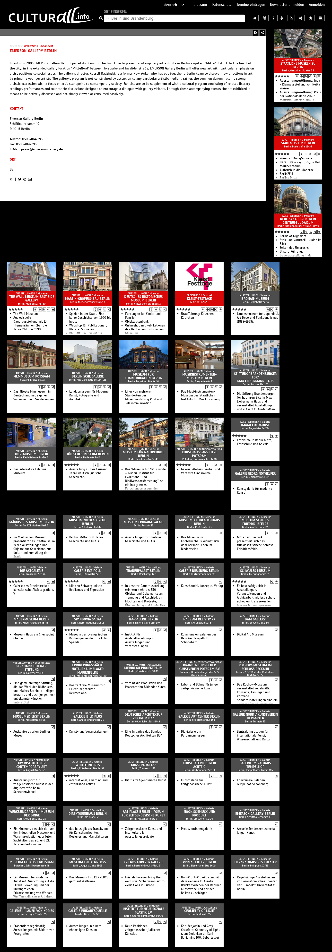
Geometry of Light (199, 911)
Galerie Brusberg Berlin (199, 571)
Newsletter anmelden (287, 4)
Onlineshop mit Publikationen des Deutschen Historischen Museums (145, 329)
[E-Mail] (30, 179)
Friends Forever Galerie (143, 862)
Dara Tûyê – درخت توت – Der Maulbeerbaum (300, 164)
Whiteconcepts (88, 765)
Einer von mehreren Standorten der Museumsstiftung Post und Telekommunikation (143, 397)
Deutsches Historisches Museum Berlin (143, 298)
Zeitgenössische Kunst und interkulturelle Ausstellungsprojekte (143, 833)
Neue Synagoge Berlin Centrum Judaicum (298, 220)
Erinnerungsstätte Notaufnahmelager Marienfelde (88, 668)
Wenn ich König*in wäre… (297, 158)
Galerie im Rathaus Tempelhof (255, 765)
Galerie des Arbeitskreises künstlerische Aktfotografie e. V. (33, 590)
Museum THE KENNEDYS (87, 862)
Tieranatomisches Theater (255, 862)
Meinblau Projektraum (143, 668)
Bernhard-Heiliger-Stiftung (32, 667)
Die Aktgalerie (31, 571)
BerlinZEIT (286, 174)
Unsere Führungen (292, 252)
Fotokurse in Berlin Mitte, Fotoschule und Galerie (254, 442)
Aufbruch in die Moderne (297, 170)
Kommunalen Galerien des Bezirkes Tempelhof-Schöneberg (199, 638)
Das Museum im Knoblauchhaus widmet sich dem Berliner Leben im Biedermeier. (200, 543)
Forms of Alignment (293, 236)
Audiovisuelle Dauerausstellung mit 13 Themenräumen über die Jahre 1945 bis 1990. (30, 323)
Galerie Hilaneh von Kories (31, 911)
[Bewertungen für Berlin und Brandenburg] (311, 18)
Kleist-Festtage (199, 298)
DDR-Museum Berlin (31, 454)
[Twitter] (19, 179)
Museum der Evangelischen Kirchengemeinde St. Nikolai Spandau (88, 638)
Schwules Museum (255, 571)
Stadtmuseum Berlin (298, 143)
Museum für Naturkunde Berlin (143, 454)
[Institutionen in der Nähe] (302, 76)
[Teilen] (262, 33)
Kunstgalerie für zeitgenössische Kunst (196, 782)
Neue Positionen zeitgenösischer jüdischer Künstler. (142, 930)
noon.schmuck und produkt (199, 813)
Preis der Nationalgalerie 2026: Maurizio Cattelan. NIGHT (300, 96)
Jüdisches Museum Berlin (88, 454)
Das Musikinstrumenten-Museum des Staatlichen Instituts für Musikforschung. (201, 395)
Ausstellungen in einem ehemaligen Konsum (85, 928)
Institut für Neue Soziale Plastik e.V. (143, 910)
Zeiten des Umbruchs (294, 248)
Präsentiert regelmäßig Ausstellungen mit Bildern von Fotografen (33, 930)
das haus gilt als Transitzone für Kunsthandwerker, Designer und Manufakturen (89, 833)
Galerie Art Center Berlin (199, 716)
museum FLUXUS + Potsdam (31, 862)
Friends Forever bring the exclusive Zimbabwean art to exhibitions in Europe (145, 881)
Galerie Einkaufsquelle (87, 911)
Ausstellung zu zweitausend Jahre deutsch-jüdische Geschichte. (88, 473)
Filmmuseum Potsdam (31, 376)
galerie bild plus (87, 716)
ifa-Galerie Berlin (143, 619)
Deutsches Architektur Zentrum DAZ (143, 716)
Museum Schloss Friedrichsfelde (255, 522)
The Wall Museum (25, 314)
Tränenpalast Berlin (143, 571)
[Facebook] (15, 179)
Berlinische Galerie (88, 376)
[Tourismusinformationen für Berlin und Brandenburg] (273, 18)
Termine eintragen (250, 4)
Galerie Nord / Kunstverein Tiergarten (255, 716)
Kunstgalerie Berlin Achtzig (199, 765)
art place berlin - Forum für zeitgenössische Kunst (143, 813)
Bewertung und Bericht (38, 46)
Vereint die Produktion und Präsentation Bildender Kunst (145, 685)
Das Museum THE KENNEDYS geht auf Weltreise (88, 879)
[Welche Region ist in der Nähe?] (281, 18)
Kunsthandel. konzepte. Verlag (202, 586)
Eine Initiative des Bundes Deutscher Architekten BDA (143, 734)
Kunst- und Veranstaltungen (88, 732)
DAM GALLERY (255, 619)
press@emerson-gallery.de (42, 149)
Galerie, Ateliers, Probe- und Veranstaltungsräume (200, 471)
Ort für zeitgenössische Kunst (145, 780)
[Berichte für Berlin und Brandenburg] (321, 18)
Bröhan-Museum (255, 298)
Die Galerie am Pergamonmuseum (193, 734)
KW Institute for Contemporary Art (31, 765)
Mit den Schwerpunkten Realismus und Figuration (86, 588)
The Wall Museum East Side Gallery (31, 298)
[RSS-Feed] (255, 33)
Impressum (198, 4)
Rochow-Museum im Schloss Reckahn (255, 667)
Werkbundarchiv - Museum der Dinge (31, 813)
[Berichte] (319, 76)
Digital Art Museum (250, 634)
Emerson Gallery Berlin (255, 813)
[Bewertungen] (314, 76)
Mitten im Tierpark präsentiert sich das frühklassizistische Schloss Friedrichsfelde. (255, 543)
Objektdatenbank (137, 322)
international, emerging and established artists (88, 782)
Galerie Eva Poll (87, 571)
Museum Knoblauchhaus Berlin (199, 522)
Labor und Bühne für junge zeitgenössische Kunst (199, 686)
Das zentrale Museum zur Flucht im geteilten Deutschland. (87, 689)
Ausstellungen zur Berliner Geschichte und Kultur (143, 539)
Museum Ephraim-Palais (143, 522)
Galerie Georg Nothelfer (255, 473)
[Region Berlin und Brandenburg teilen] (301, 18)
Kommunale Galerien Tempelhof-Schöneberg (253, 782)
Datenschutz (222, 4)
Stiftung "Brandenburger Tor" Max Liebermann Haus (255, 377)
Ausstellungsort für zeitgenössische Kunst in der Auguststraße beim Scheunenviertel (33, 786)
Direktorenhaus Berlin (88, 813)
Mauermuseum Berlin (32, 619)
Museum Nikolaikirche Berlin (87, 522)
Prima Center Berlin (199, 862)
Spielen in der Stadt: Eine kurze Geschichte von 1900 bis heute (90, 318)
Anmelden (317, 4)
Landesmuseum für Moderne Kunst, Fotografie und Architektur (89, 395)
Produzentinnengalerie (196, 829)
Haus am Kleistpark (199, 619)
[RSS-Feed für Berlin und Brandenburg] (291, 18)
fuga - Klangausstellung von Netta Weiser (300, 84)
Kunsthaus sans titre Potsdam (199, 454)
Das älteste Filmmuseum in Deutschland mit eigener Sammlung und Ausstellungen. (33, 395)
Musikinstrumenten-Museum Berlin (199, 376)
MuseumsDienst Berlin (31, 716)
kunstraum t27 (143, 765)
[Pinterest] (24, 179)
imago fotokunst (255, 425)
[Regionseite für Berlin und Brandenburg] (255, 18)
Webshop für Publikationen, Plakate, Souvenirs (88, 327)
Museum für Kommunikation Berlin (143, 376)
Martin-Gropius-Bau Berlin (87, 298)
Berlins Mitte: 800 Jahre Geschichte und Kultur (86, 539)
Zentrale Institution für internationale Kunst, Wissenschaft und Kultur (254, 735)
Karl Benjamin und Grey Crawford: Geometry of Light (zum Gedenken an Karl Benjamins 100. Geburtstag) (200, 932)
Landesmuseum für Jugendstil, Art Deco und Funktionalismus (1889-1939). (258, 318)
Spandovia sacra (87, 619)
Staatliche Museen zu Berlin (297, 65)
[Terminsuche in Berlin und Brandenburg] (265, 18)
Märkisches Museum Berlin (31, 522)
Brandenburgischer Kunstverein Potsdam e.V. (199, 667)
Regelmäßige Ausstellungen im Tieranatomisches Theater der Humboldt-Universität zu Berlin (257, 883)
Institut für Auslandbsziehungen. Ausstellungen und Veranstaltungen (139, 640)
